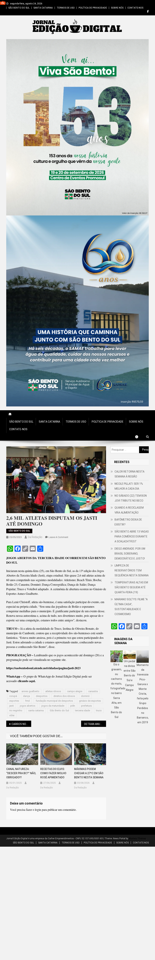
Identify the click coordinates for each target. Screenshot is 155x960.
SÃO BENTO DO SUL (18, 7)
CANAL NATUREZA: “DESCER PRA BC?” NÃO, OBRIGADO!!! (21, 773)
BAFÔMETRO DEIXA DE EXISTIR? (128, 522)
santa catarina (36, 710)
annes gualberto (30, 691)
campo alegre (74, 691)
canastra (93, 691)
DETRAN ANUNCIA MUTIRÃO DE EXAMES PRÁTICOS (95, 724)
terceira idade (82, 710)
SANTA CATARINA (43, 7)
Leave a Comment (58, 537)
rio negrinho (15, 710)
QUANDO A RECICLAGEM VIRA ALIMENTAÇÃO (129, 510)
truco (99, 710)
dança (26, 696)
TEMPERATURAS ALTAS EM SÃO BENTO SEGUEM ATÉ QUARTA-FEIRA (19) (131, 587)
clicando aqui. (27, 681)
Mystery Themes (137, 838)
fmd (27, 700)
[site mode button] (138, 437)
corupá (13, 696)
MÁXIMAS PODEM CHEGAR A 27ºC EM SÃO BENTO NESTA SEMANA (88, 773)
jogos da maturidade (52, 705)
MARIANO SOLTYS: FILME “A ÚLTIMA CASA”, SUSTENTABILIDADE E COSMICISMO (131, 607)
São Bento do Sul (59, 710)
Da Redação (35, 537)
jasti (11, 705)
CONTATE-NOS (135, 7)
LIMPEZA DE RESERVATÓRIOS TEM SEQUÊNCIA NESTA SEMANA (132, 570)
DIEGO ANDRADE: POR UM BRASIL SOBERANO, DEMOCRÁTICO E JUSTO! (130, 553)
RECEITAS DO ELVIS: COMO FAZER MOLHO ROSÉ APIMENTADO (53, 773)
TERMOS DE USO (66, 7)
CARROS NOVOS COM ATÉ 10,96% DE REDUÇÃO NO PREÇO (21, 724)
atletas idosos (53, 691)
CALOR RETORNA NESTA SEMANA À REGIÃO (129, 474)
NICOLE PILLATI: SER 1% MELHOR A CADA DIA (129, 486)
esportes (14, 700)
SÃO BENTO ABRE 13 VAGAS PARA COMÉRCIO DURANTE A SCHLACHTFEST (132, 536)
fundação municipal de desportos (54, 700)
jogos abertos (27, 705)
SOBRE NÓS (117, 7)
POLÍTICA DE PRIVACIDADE (93, 7)
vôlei (11, 715)
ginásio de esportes (90, 700)
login (38, 810)
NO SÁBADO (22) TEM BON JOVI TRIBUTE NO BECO (131, 498)
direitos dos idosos (64, 696)
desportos (41, 696)
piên (72, 705)
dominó (85, 696)
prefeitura (86, 705)
